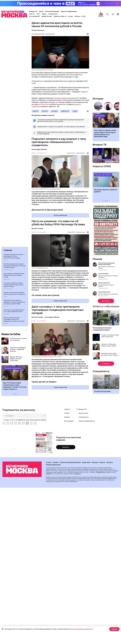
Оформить (65, 447)
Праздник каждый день (13, 368)
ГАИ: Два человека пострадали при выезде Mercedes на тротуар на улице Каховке (15, 265)
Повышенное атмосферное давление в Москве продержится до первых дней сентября (14, 302)
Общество (7, 279)
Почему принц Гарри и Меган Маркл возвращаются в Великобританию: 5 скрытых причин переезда (106, 120)
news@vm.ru (77, 474)
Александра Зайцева (39, 149)
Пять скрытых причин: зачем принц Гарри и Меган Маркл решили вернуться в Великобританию (105, 133)
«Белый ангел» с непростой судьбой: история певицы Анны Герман (108, 106)
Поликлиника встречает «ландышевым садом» (102, 329)
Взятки (35, 111)
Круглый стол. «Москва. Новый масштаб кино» (106, 155)
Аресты (44, 111)
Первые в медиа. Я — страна (63, 16)
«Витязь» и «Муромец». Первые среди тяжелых (108, 345)
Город (5, 260)
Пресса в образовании (69, 11)
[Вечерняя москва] (22, 469)
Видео (44, 14)
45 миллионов (44, 104)
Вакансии (95, 462)
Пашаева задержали (61, 98)
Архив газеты (83, 413)
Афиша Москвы (46, 16)
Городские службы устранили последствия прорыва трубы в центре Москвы (13, 284)
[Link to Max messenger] (3, 423)
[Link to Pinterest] (35, 423)
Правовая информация (53, 464)
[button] (5, 373)
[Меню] (118, 14)
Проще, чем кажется (103, 175)
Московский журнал (52, 11)
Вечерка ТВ (33, 11)
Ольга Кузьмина (103, 273)
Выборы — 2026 (80, 16)
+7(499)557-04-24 (101, 472)
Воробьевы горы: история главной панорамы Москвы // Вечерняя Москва (98, 106)
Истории (98, 98)
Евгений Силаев (37, 228)
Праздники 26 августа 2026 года (14, 372)
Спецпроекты (53, 14)
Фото (38, 14)
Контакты (109, 462)
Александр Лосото (104, 292)
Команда (102, 462)
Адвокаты (65, 111)
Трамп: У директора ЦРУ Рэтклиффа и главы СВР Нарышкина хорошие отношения (14, 319)
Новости (32, 14)
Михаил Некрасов (38, 30)
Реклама (55, 462)
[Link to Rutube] (31, 423)
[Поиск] (107, 14)
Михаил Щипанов (104, 283)
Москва (54, 111)
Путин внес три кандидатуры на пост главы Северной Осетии (14, 311)
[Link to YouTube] (19, 423)
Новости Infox (10, 334)
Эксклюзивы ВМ (34, 16)
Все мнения (106, 301)
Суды (75, 111)
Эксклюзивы (99, 116)
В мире (6, 323)
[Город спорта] (100, 14)
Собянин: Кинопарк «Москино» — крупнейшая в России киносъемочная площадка (14, 256)
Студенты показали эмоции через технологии (110, 336)
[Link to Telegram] (23, 423)
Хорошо (114, 629)
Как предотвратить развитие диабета (106, 179)
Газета (41, 11)
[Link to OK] (11, 423)
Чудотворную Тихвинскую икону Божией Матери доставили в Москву (14, 275)
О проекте (106, 363)
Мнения (97, 259)
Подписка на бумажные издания (70, 462)
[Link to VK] (7, 423)
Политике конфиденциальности (81, 629)
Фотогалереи (69, 421)
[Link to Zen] (15, 423)
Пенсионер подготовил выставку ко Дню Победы (109, 354)
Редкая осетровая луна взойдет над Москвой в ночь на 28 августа (14, 293)
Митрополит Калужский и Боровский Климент (106, 263)
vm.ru (102, 471)
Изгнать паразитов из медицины (108, 294)
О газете (49, 462)
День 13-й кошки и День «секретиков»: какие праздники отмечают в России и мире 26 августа (14, 386)
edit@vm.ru (49, 474)
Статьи (66, 413)
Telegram (84, 92)
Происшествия (8, 270)
